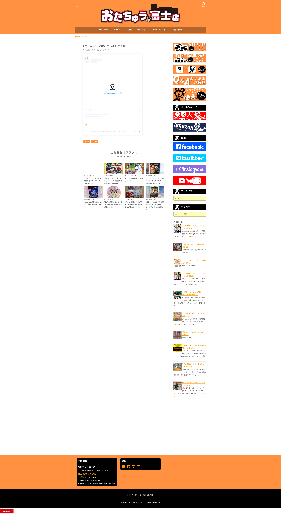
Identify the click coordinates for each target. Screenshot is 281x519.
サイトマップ (132, 495)
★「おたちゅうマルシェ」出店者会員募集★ (194, 261)
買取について (103, 30)
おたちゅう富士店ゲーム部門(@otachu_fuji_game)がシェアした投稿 (111, 131)
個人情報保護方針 (146, 495)
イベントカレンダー (159, 30)
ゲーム (87, 141)
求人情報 (128, 30)
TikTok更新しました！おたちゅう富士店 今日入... (194, 315)
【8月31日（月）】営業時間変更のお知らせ (194, 245)
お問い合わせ (177, 30)
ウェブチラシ (142, 30)
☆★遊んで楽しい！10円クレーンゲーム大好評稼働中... (194, 293)
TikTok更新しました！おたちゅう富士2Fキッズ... (194, 365)
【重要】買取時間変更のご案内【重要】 (193, 333)
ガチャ (95, 141)
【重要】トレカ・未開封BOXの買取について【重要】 (194, 346)
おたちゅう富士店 (139, 502)
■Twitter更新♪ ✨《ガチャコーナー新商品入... (193, 384)
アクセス (117, 30)
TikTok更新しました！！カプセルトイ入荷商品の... (194, 227)
